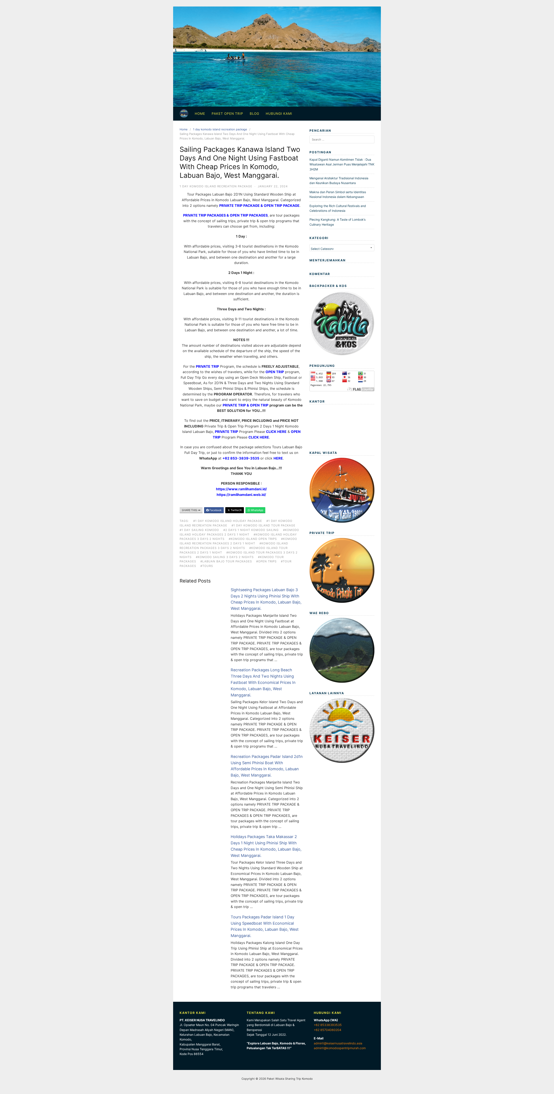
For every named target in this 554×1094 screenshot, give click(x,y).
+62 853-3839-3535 (240, 458)
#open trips (266, 561)
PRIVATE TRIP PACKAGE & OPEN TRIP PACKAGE (259, 205)
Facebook (215, 510)
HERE (278, 458)
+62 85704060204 (327, 1030)
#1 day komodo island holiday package (227, 521)
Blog (254, 114)
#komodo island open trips (253, 539)
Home (200, 114)
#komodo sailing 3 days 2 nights (225, 557)
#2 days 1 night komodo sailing (251, 530)
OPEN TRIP (275, 372)
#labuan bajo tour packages (226, 561)
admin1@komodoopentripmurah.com (340, 1048)
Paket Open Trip (227, 114)
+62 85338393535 (328, 1025)
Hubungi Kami (279, 114)
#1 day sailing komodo (199, 530)
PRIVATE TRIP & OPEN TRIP (245, 405)
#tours (206, 566)
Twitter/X (236, 510)
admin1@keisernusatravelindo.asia (338, 1043)
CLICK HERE (276, 431)
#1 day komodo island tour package (263, 525)
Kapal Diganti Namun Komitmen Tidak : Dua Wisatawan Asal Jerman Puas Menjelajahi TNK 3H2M (341, 164)
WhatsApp (256, 510)
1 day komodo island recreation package (220, 129)
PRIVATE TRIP (207, 366)
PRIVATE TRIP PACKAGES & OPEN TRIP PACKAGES (225, 215)
